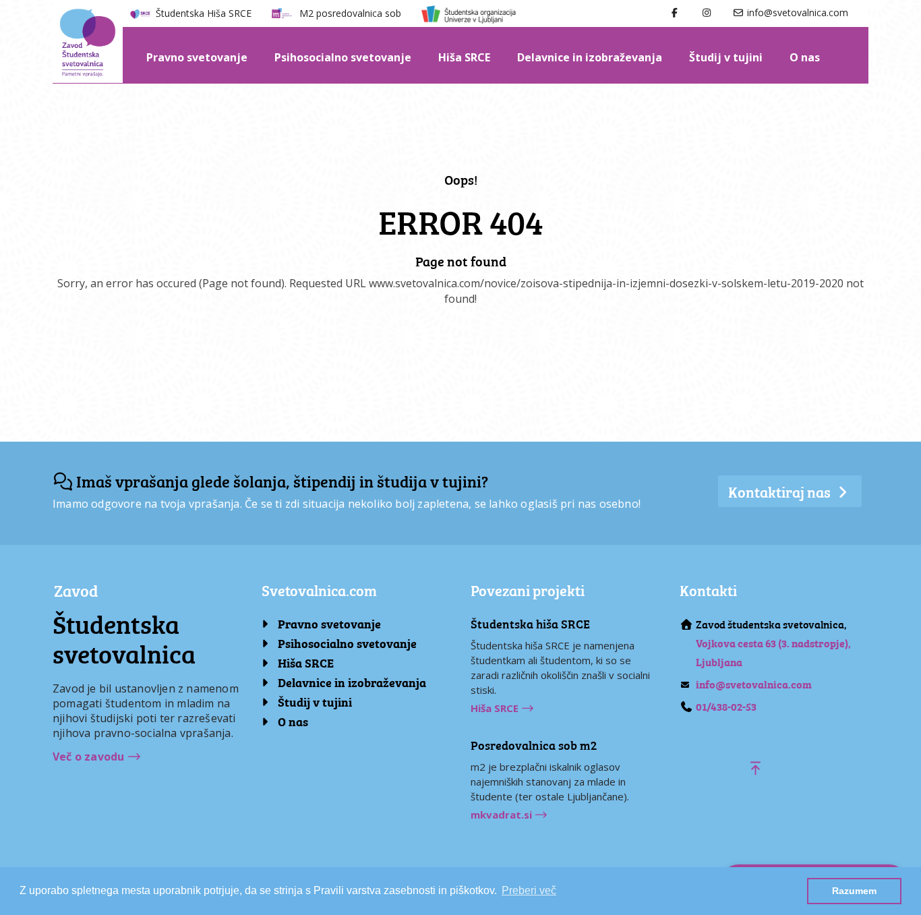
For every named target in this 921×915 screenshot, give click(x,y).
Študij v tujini (726, 57)
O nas (805, 57)
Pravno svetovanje (196, 57)
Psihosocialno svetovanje (342, 57)
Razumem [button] (854, 890)
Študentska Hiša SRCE (203, 13)
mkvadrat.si (503, 814)
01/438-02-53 (726, 706)
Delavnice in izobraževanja (589, 57)
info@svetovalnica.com (796, 12)
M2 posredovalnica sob (350, 13)
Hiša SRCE (464, 57)
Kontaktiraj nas (780, 491)
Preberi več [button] (529, 890)
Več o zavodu (90, 756)
